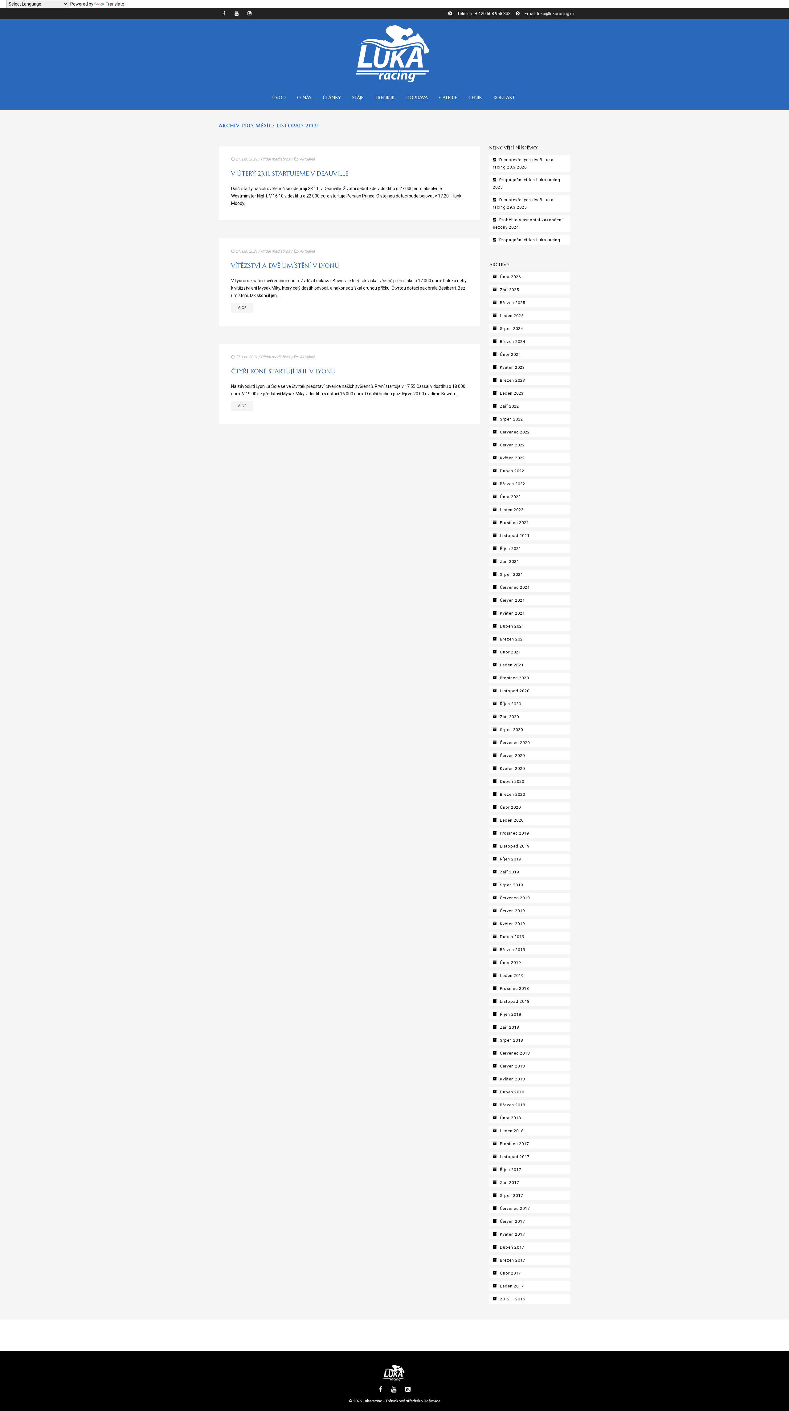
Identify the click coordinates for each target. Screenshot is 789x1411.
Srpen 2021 (511, 574)
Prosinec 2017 (514, 1143)
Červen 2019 (512, 911)
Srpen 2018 (511, 1040)
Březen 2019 (512, 949)
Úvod (279, 97)
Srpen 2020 (511, 729)
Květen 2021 (512, 613)
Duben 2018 (512, 1092)
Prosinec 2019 (514, 833)
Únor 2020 (510, 807)
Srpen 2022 (511, 419)
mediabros (281, 159)
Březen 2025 (512, 302)
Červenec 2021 (515, 587)
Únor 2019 (510, 962)
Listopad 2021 (514, 535)
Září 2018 (509, 1027)
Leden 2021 (512, 665)
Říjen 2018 (510, 1014)
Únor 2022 (510, 496)
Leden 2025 (512, 315)
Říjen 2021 (510, 548)
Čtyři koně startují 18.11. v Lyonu (283, 371)
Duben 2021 (512, 626)
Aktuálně (307, 159)
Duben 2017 (512, 1247)
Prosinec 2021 (514, 522)
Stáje (357, 97)
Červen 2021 (512, 600)
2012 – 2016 (512, 1299)
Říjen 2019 (510, 859)
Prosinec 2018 (514, 988)
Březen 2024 (512, 341)
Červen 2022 (512, 445)
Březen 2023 (512, 380)
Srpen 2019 (511, 885)
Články (332, 97)
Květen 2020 (512, 768)
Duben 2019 (512, 936)
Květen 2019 (512, 923)
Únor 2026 (510, 276)
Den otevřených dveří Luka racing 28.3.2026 (523, 163)
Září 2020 (509, 716)
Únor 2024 (510, 354)
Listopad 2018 (514, 1001)
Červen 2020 (512, 755)
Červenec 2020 (515, 742)
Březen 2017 (512, 1260)
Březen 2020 (512, 794)
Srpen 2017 (511, 1195)
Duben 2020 (512, 781)
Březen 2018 (512, 1105)
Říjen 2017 (510, 1169)
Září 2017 (509, 1182)
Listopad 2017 (514, 1156)
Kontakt (504, 97)
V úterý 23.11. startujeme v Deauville (289, 173)
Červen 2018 (512, 1066)
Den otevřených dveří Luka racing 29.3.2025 (523, 203)
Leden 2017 (512, 1286)
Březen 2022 (512, 484)
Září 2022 (509, 406)
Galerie (448, 97)
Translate (115, 4)
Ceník (475, 97)
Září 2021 (509, 561)
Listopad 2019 (514, 846)
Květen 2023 (512, 367)
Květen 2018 (512, 1079)
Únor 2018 (510, 1118)
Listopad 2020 (514, 691)
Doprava (417, 97)
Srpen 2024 (511, 328)
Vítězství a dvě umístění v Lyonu (285, 266)
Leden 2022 (512, 509)
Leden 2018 (512, 1130)
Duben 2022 (512, 471)
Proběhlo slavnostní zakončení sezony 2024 (528, 224)
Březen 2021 (512, 639)
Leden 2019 (512, 975)
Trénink (385, 97)
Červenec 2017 (515, 1208)
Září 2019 (509, 872)
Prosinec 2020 (514, 678)
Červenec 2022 (515, 432)
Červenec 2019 (515, 898)
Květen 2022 (512, 458)
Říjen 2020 (510, 703)
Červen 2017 (512, 1221)
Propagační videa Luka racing (529, 240)
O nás (304, 97)
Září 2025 (509, 289)
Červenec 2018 (515, 1053)
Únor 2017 (510, 1273)
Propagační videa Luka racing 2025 (526, 183)
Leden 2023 (512, 393)
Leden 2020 (512, 820)
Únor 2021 (510, 652)
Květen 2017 (512, 1234)
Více (242, 308)
